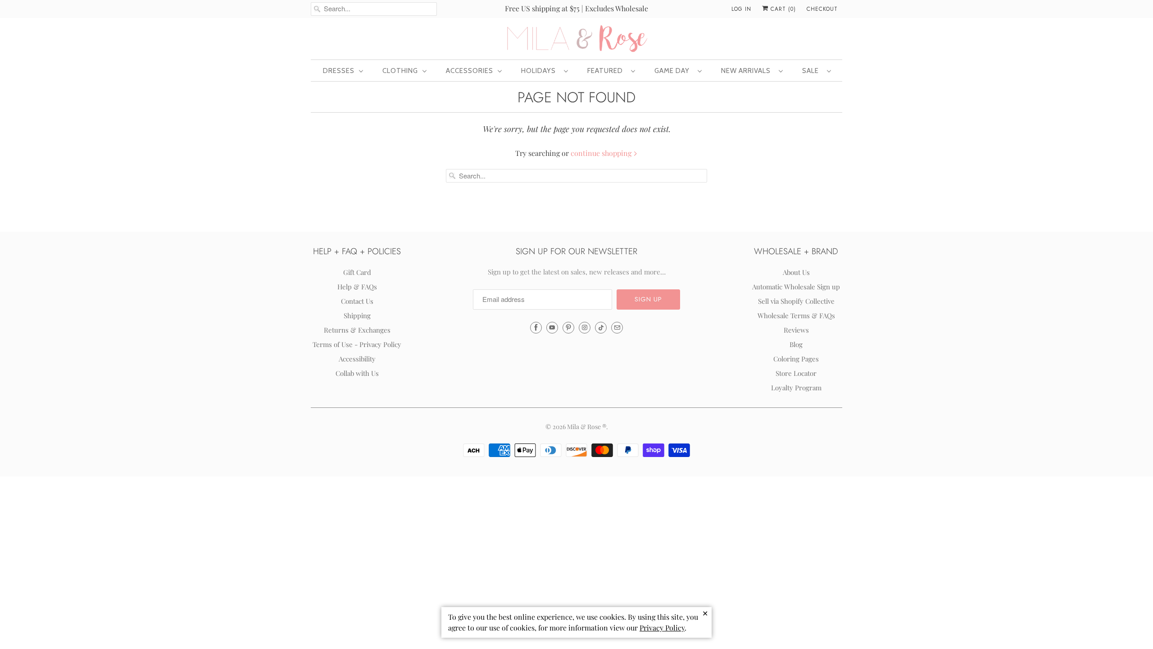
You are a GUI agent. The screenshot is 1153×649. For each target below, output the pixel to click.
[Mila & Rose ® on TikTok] (601, 328)
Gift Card (357, 272)
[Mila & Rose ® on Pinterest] (568, 328)
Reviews (796, 329)
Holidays (540, 71)
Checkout (822, 9)
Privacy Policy (662, 627)
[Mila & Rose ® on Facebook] (536, 328)
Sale (812, 71)
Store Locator (796, 373)
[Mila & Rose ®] (576, 38)
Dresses (338, 71)
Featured (606, 71)
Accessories (469, 71)
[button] (648, 299)
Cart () (782, 9)
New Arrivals (747, 71)
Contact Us (357, 301)
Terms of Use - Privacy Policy (357, 344)
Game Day (673, 71)
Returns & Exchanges (357, 329)
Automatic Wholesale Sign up (796, 286)
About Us (796, 272)
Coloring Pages (796, 358)
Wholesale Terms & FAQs (796, 315)
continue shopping (602, 153)
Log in (741, 9)
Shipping (357, 315)
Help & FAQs (357, 286)
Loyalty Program (796, 387)
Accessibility (357, 358)
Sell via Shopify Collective (796, 301)
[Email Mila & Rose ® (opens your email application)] (617, 328)
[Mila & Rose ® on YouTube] (552, 328)
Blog (796, 344)
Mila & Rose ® (586, 426)
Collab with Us (357, 373)
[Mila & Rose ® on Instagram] (584, 328)
